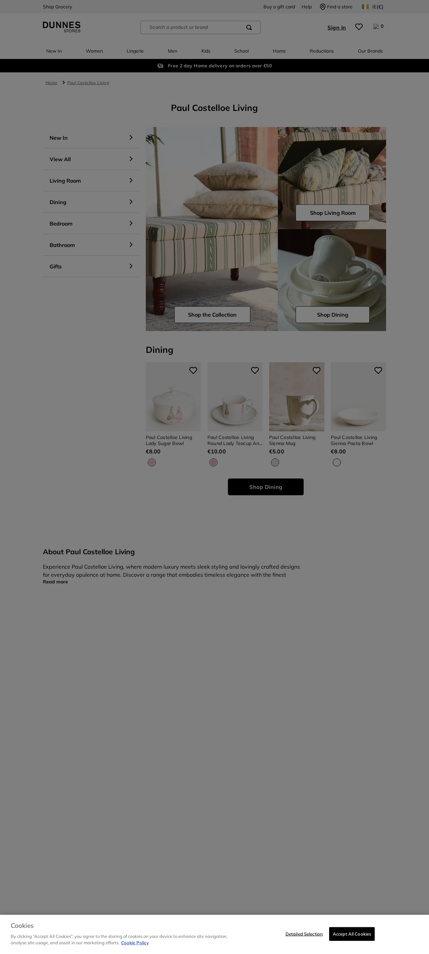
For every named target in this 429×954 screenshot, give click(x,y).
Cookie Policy (135, 942)
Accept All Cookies (352, 933)
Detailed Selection (304, 933)
